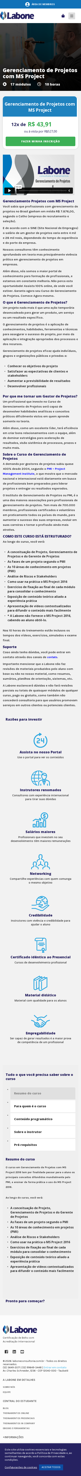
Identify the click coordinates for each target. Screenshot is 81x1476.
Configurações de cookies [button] (21, 1467)
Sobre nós (9, 1387)
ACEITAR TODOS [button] (51, 1467)
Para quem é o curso (30, 1106)
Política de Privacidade (51, 1453)
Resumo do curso (27, 1093)
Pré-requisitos (25, 1145)
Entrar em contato (55, 1367)
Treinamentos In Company (19, 1423)
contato (52, 657)
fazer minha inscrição (40, 141)
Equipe (7, 1392)
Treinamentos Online (16, 1413)
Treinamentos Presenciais (19, 1418)
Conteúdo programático (33, 1119)
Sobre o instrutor (28, 1132)
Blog (6, 1408)
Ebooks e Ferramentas (16, 1428)
